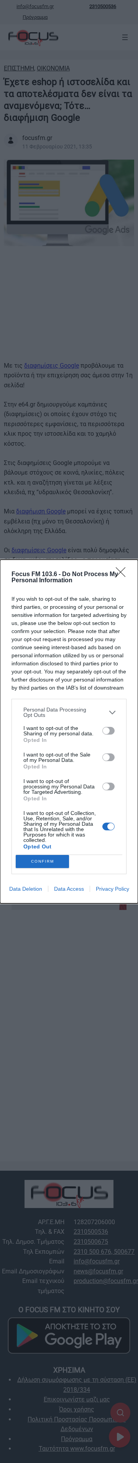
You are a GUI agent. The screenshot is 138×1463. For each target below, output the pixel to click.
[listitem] (69, 712)
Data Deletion (25, 889)
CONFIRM (42, 861)
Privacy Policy (112, 889)
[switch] (108, 731)
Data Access (69, 889)
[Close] (123, 574)
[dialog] (69, 731)
